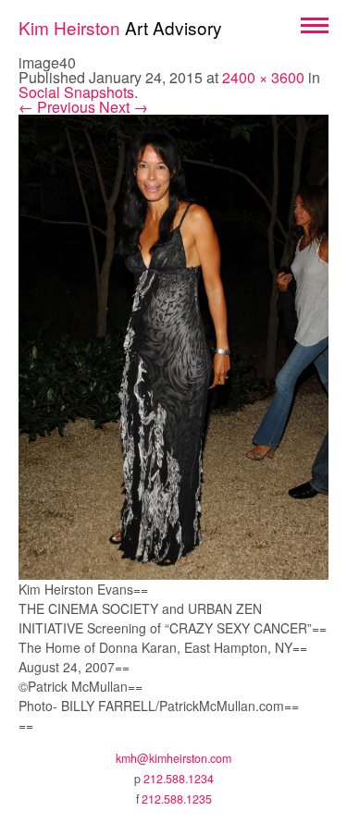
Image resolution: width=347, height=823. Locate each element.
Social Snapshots (76, 92)
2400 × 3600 (263, 77)
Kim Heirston (120, 27)
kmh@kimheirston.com (173, 758)
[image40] (173, 344)
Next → (123, 106)
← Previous (57, 106)
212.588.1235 (177, 799)
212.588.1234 (178, 778)
